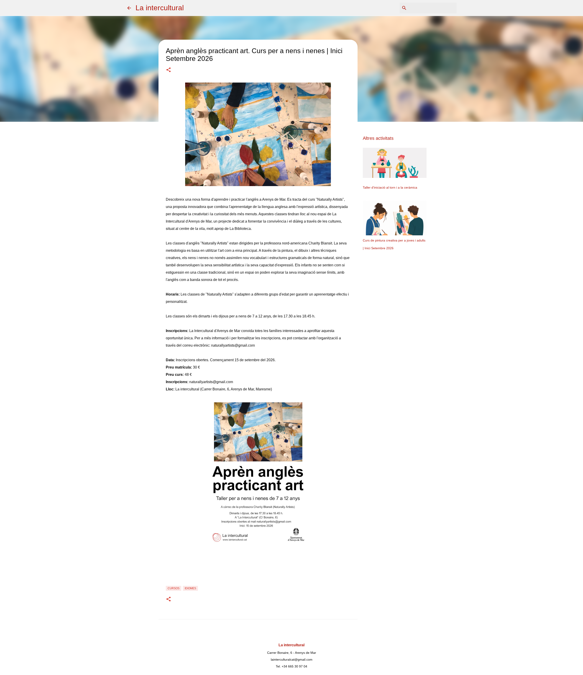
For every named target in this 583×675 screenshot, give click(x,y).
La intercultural (160, 8)
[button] (168, 70)
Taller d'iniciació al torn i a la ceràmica (390, 187)
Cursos (173, 588)
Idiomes (190, 588)
